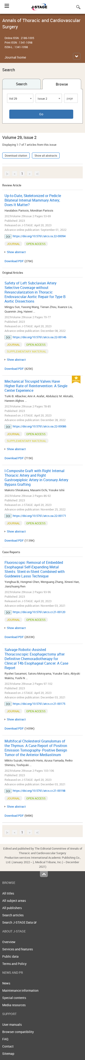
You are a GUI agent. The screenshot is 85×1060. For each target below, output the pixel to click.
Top (44, 874)
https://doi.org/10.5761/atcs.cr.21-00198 (39, 791)
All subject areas (14, 900)
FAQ (5, 1039)
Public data (10, 956)
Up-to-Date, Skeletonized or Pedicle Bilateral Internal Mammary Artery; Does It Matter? (33, 200)
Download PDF (14, 261)
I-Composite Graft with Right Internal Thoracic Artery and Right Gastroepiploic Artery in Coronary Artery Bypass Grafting (36, 477)
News (6, 983)
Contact (8, 1046)
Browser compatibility (18, 1032)
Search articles (13, 915)
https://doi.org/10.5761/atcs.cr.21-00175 (39, 704)
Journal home (15, 57)
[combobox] (20, 98)
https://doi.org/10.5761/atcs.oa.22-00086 (39, 426)
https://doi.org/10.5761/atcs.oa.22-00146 (39, 337)
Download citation (16, 155)
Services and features (17, 949)
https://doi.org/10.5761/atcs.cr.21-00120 (39, 612)
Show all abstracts (45, 155)
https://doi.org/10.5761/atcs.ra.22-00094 (39, 236)
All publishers (12, 908)
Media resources (14, 1005)
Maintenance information (20, 990)
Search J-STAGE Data (18, 922)
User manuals (12, 1024)
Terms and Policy (14, 963)
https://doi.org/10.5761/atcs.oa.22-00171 (39, 516)
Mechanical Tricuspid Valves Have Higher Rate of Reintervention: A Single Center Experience (36, 386)
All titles (8, 893)
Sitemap (8, 1053)
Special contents (14, 998)
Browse (62, 84)
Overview (8, 942)
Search (21, 83)
